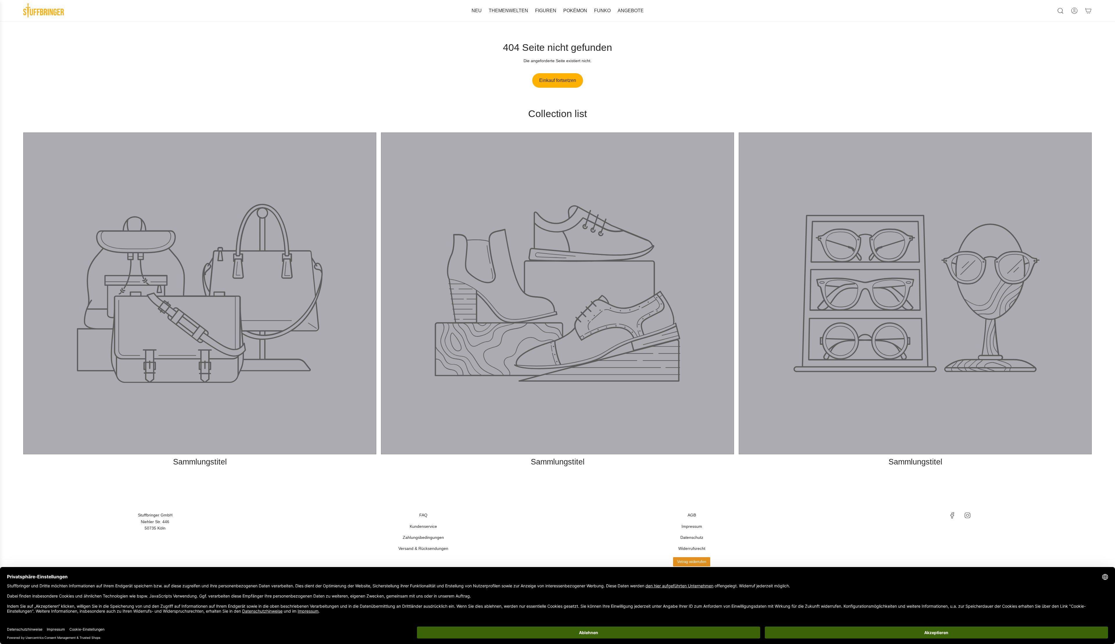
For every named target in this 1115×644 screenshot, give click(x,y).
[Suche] (1060, 11)
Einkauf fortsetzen (557, 80)
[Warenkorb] (1088, 11)
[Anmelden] (1074, 11)
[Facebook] (952, 515)
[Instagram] (967, 515)
